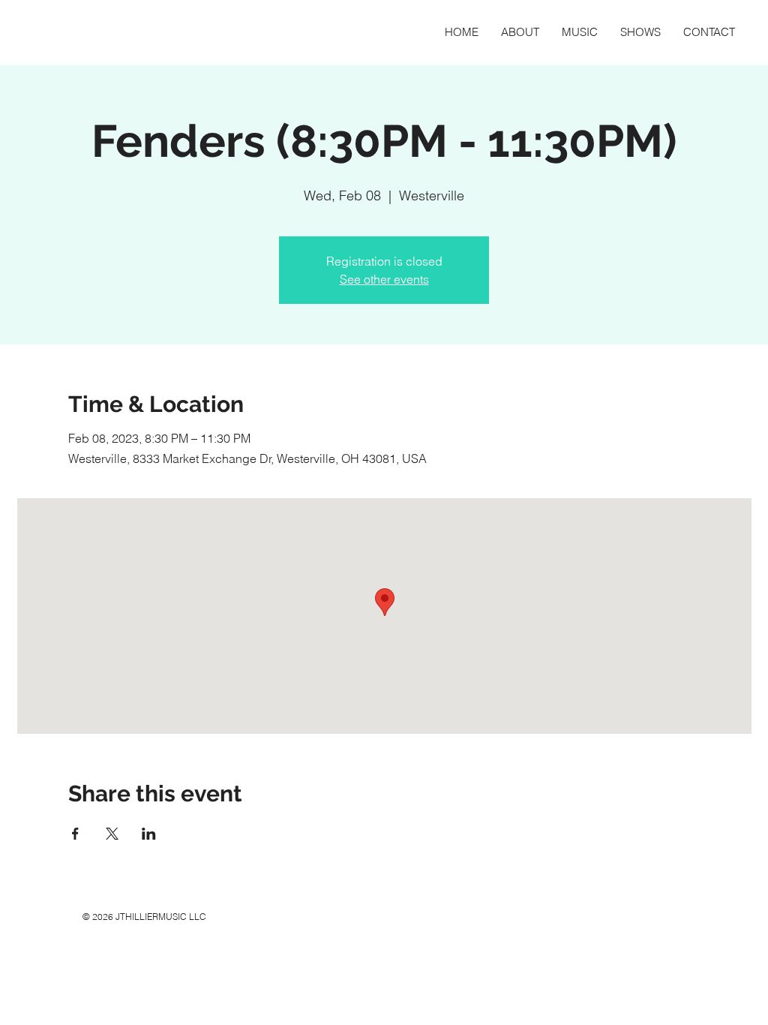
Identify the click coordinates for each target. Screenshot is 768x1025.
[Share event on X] (112, 834)
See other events (384, 279)
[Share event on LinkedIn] (149, 834)
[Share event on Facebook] (75, 834)
